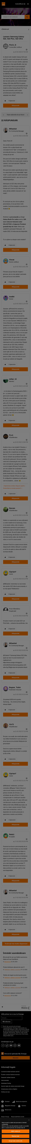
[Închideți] (29, 1120)
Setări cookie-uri (15, 1131)
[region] (15, 1131)
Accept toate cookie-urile (15, 1141)
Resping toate (15, 1136)
